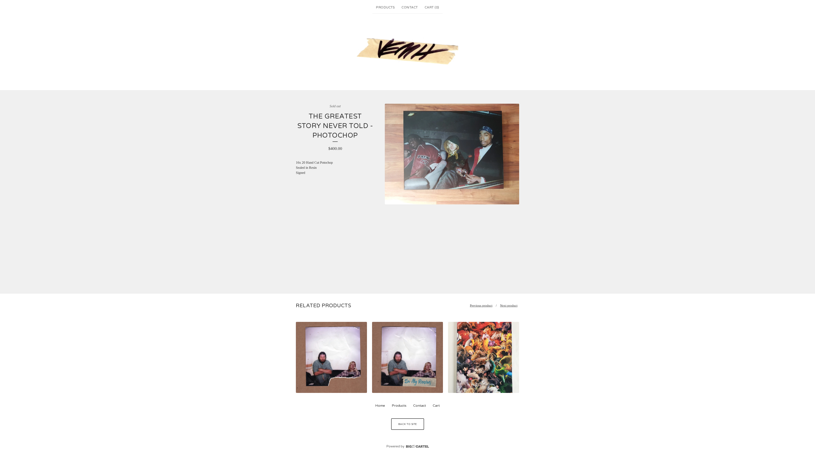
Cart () (432, 7)
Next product (508, 305)
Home (380, 406)
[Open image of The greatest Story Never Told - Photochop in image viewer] (452, 154)
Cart (436, 406)
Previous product (481, 305)
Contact (410, 7)
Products (385, 7)
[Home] (407, 51)
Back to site (407, 424)
